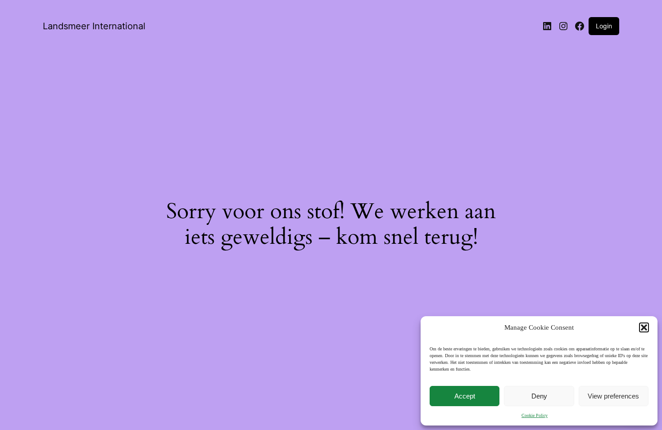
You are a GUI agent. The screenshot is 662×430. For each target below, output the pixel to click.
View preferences (613, 396)
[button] (643, 327)
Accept (464, 396)
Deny (539, 396)
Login (604, 26)
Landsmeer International (94, 26)
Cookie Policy (534, 415)
